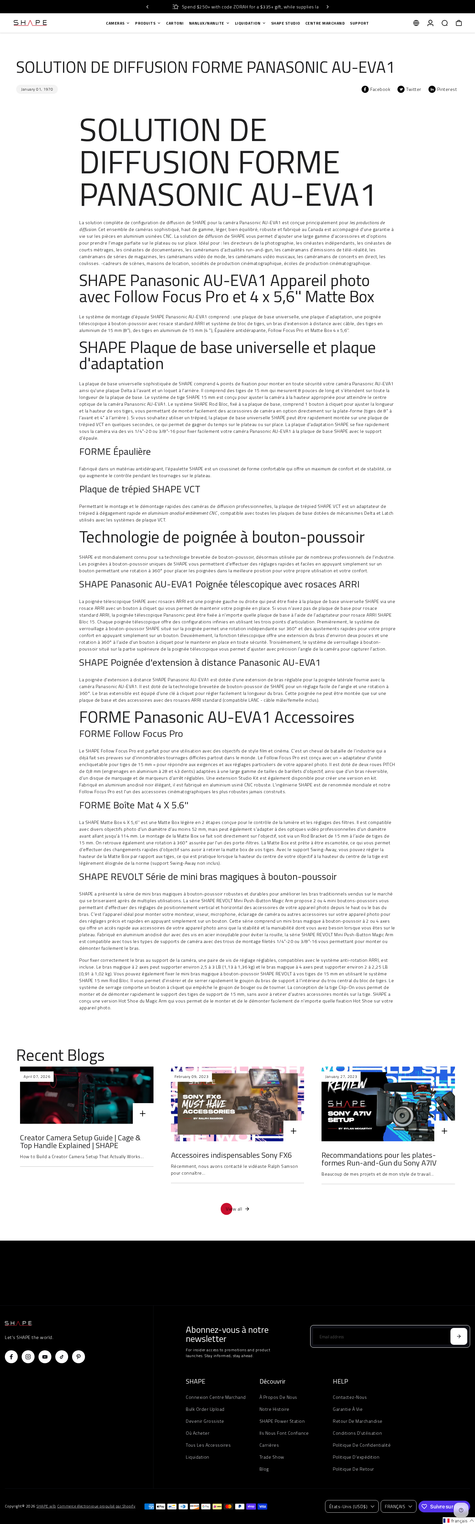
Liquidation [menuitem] (248, 23)
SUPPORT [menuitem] (359, 23)
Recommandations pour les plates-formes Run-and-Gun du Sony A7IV (379, 1159)
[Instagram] (28, 1356)
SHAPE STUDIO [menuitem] (285, 23)
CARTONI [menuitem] (175, 23)
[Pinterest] (78, 1356)
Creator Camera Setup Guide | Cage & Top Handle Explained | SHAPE (80, 1141)
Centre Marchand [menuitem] (325, 23)
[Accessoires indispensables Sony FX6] (237, 1104)
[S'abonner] (458, 1336)
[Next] (327, 7)
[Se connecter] (430, 22)
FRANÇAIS (395, 1506)
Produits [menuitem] (145, 23)
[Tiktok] (61, 1356)
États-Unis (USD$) (348, 1506)
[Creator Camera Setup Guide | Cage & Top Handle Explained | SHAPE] (86, 1095)
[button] (459, 1520)
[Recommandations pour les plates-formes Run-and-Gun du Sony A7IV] (388, 1104)
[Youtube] (44, 1356)
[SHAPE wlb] (50, 23)
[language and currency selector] (416, 22)
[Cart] (458, 22)
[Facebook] (11, 1356)
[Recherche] (444, 22)
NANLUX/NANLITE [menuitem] (206, 23)
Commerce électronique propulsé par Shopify (96, 1506)
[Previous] (148, 7)
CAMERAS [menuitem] (115, 23)
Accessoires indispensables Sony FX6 (231, 1155)
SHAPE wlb (46, 1506)
